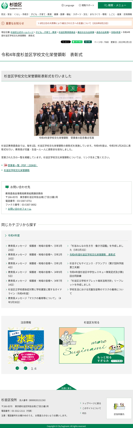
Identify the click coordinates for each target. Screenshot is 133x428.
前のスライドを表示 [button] (17, 368)
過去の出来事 (102, 32)
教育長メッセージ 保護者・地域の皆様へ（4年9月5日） (35, 274)
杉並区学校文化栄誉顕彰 (17, 170)
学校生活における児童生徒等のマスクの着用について (96, 291)
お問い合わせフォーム (19, 208)
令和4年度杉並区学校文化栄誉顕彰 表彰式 (92, 254)
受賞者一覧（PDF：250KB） (23, 165)
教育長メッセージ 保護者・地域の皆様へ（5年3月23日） (35, 248)
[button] (68, 5)
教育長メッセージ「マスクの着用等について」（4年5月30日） (34, 300)
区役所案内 (119, 414)
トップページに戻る (91, 403)
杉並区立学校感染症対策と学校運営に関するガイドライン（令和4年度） (35, 291)
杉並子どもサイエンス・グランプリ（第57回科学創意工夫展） (97, 265)
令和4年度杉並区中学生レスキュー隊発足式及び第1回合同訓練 (97, 274)
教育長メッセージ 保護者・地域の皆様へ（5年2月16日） (35, 256)
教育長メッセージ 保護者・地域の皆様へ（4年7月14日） (35, 282)
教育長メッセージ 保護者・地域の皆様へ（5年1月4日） (35, 265)
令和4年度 (116, 32)
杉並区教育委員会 (67, 32)
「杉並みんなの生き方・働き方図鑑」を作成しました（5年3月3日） (96, 248)
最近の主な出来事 (86, 32)
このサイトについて (91, 408)
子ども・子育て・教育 (46, 32)
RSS (84, 413)
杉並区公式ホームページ (22, 32)
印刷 (88, 42)
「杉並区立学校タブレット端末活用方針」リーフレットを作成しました (96, 282)
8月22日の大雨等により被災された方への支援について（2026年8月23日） (75, 23)
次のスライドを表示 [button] (25, 368)
